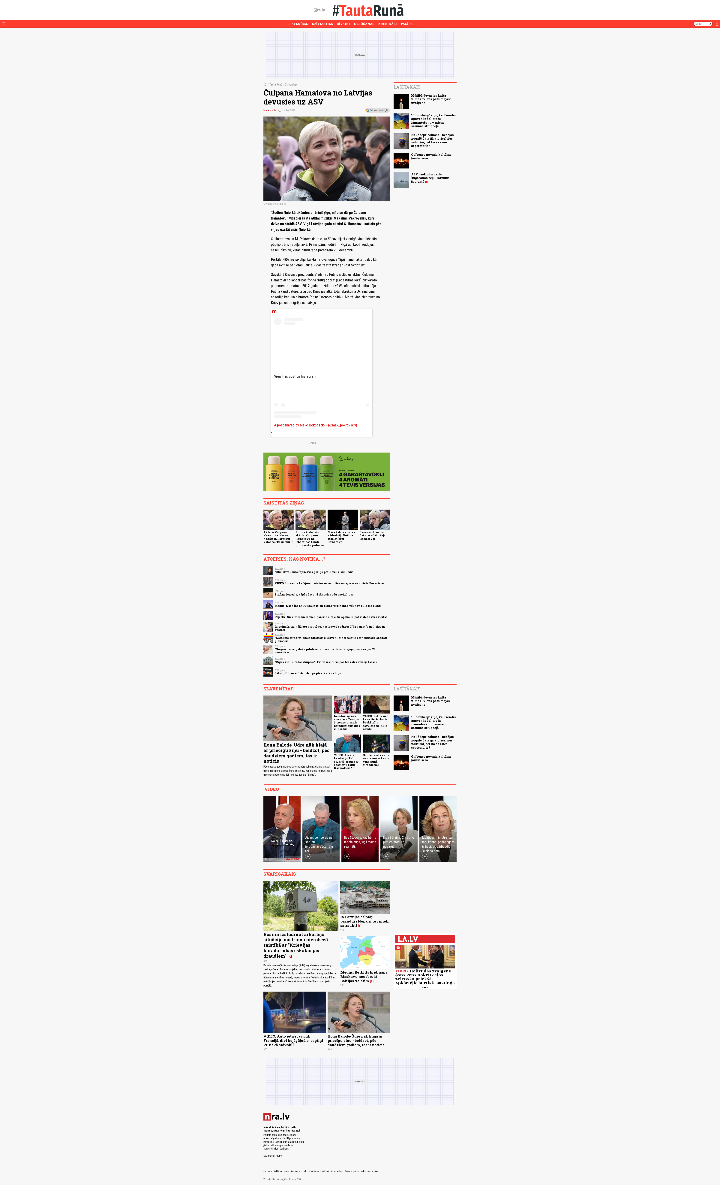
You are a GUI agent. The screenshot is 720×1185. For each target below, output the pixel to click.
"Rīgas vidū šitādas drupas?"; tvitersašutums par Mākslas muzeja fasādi (326, 662)
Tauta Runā (275, 84)
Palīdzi (407, 24)
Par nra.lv (267, 1171)
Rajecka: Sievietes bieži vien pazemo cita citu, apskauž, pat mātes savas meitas (331, 617)
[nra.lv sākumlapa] (319, 10)
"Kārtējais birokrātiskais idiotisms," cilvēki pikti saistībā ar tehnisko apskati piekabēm (331, 639)
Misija (286, 1171)
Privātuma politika (299, 1171)
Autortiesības (337, 1171)
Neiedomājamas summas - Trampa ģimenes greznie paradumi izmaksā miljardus (347, 722)
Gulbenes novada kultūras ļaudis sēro (431, 156)
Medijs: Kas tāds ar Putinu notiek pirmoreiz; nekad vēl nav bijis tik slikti (328, 606)
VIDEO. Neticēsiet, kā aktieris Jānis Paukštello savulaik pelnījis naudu (376, 722)
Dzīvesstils (322, 24)
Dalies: (313, 442)
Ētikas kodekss (352, 1171)
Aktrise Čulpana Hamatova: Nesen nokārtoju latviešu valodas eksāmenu (276, 537)
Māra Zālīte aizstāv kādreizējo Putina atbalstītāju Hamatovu (341, 537)
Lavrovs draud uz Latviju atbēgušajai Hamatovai (373, 535)
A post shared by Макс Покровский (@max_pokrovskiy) (315, 425)
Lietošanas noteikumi (319, 1171)
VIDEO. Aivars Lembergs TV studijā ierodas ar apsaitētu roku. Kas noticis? (346, 761)
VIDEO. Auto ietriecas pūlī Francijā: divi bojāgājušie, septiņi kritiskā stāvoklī (293, 1040)
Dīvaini (343, 24)
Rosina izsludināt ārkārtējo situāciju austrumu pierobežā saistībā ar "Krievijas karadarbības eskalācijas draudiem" (295, 945)
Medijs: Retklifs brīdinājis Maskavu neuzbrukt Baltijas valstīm (363, 976)
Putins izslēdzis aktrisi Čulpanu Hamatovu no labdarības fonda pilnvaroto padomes (310, 538)
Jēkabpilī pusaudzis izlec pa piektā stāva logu (308, 673)
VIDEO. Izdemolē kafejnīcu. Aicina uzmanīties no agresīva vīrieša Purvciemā (330, 583)
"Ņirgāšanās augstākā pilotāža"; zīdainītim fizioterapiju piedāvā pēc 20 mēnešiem (325, 650)
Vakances (365, 1171)
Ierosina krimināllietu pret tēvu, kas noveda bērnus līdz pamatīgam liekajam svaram (330, 628)
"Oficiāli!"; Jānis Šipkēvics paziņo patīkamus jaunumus (314, 572)
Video (271, 789)
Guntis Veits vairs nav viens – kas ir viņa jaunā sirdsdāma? (376, 760)
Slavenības (297, 24)
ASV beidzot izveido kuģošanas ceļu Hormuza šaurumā (430, 177)
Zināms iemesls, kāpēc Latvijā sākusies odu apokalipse (314, 594)
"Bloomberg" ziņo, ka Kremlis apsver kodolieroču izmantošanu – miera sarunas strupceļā (433, 120)
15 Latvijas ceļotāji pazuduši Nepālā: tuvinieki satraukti (365, 921)
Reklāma (278, 1171)
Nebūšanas (364, 24)
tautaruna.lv (269, 110)
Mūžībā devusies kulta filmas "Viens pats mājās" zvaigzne (431, 99)
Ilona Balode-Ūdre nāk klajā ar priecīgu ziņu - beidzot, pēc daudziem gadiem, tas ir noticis (296, 753)
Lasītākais (407, 87)
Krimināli (387, 24)
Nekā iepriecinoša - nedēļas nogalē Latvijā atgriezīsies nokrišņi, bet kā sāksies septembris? (432, 140)
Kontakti (375, 1171)
